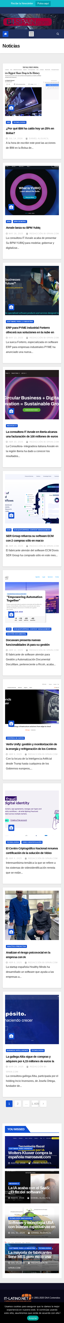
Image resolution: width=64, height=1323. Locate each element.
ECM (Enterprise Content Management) (32, 530)
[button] (58, 33)
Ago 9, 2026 (17, 1198)
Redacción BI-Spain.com (44, 233)
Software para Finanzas (20, 1148)
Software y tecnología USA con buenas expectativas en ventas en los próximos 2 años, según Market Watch (31, 1228)
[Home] (5, 34)
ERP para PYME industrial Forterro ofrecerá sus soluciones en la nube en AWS (30, 332)
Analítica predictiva (16, 946)
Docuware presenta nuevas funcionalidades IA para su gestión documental (28, 644)
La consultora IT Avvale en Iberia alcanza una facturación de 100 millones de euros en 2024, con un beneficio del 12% (32, 436)
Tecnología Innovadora (20, 1218)
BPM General (20, 221)
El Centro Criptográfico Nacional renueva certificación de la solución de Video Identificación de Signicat (32, 853)
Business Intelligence (17, 1050)
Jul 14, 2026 (16, 138)
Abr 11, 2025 (16, 650)
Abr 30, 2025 (16, 442)
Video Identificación (32, 842)
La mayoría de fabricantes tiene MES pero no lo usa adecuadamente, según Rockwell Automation (30, 1258)
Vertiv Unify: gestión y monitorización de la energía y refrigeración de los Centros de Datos (31, 749)
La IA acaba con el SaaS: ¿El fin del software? (29, 1190)
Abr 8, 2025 (15, 962)
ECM (9, 530)
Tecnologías (19, 122)
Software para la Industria (20, 321)
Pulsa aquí (43, 3)
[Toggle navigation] (31, 34)
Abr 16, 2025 (16, 546)
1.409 (35, 1103)
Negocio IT (12, 426)
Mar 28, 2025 (16, 1067)
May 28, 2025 (16, 233)
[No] (60, 1312)
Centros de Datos (15, 738)
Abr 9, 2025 (15, 754)
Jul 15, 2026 (18, 1263)
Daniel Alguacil (38, 138)
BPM (9, 221)
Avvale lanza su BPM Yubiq (23, 227)
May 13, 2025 (16, 338)
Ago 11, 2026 (18, 1163)
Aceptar (33, 1318)
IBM (8, 122)
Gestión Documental (16, 634)
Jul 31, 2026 (18, 1233)
